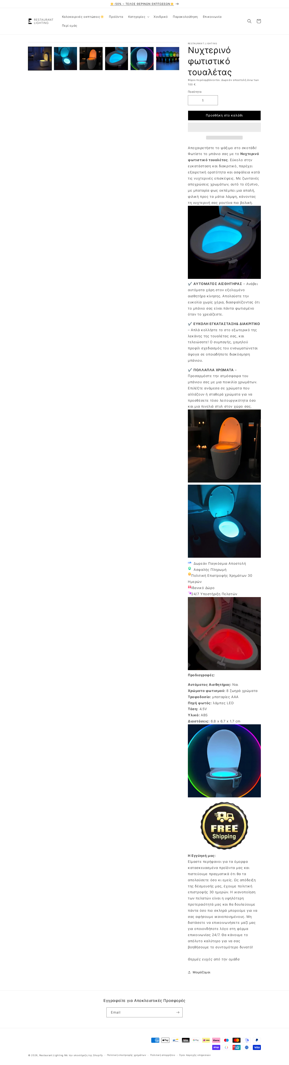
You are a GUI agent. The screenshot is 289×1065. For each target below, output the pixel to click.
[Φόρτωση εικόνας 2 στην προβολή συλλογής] (65, 58)
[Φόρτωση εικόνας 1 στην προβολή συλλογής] (40, 58)
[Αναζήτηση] (249, 21)
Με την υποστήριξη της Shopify (83, 1055)
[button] (224, 127)
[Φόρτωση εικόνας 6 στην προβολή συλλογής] (167, 58)
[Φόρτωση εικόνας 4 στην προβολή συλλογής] (116, 58)
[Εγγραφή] (177, 1012)
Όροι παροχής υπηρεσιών (195, 1055)
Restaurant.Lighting (51, 1055)
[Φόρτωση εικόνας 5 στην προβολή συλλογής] (142, 58)
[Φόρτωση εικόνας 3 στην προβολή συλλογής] (91, 58)
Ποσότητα (194, 91)
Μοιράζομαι (202, 972)
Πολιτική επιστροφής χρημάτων (126, 1055)
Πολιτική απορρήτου (162, 1055)
